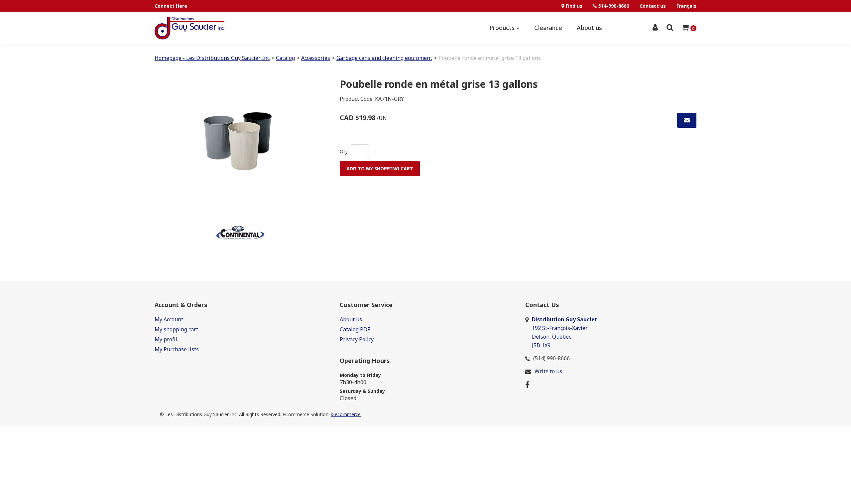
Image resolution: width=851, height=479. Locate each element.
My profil (166, 339)
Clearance (548, 28)
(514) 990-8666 (551, 358)
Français (686, 6)
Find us (574, 6)
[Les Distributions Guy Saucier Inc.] (189, 28)
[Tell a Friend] (686, 120)
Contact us (653, 6)
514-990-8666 (613, 6)
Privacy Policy (357, 339)
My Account (169, 319)
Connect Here (171, 6)
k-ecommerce (346, 414)
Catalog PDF (355, 329)
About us (589, 28)
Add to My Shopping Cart (379, 168)
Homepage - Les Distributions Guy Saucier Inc (212, 58)
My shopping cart (176, 329)
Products (502, 28)
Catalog (285, 58)
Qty (344, 151)
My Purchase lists (177, 349)
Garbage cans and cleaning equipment (384, 58)
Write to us (548, 371)
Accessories (315, 58)
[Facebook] (527, 384)
